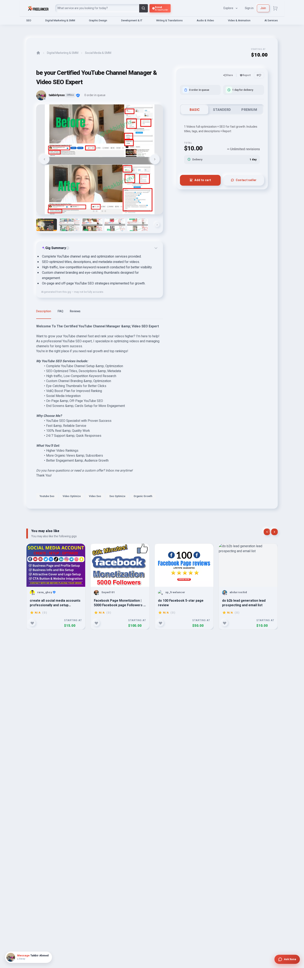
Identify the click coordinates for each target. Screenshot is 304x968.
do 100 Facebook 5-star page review (180, 602)
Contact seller (246, 180)
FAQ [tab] (60, 311)
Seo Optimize (117, 496)
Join (263, 8)
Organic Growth (143, 496)
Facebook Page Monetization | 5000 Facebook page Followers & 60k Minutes (120, 602)
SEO (28, 20)
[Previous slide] (44, 159)
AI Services (271, 20)
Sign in (249, 8)
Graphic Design (98, 20)
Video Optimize (72, 496)
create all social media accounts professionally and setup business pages (55, 602)
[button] (46, 225)
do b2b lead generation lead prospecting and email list (244, 602)
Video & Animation (239, 20)
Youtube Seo (46, 496)
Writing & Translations (169, 20)
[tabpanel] (99, 413)
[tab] (94, 211)
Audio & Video (205, 20)
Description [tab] (43, 311)
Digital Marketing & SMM (60, 20)
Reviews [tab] (75, 311)
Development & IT (131, 20)
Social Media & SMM (98, 53)
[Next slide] (155, 159)
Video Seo (95, 496)
